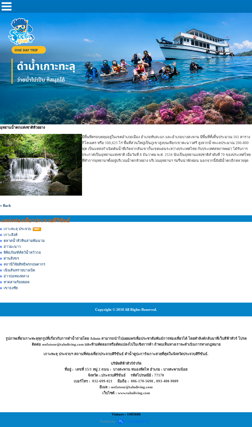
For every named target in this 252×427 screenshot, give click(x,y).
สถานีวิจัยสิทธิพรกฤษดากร (24, 264)
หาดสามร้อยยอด (17, 282)
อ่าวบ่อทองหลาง (16, 276)
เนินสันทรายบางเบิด (19, 270)
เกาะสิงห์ (10, 235)
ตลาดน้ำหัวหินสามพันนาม (24, 241)
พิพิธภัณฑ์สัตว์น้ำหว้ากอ (22, 252)
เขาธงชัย (11, 288)
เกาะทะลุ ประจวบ (17, 229)
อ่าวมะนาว (12, 246)
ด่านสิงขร (11, 258)
